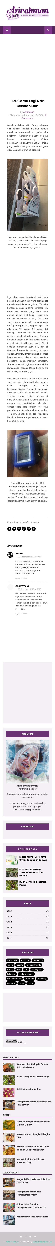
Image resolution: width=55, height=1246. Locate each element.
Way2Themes (12, 1241)
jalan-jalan (37, 969)
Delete (24, 578)
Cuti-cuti (25, 960)
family (26, 522)
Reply (17, 578)
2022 (28, 932)
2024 (28, 921)
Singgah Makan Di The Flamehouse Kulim (28, 1193)
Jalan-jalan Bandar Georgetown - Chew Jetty (31, 1206)
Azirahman (28, 111)
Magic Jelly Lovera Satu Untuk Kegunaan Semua (33, 858)
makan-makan (26, 974)
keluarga (11, 974)
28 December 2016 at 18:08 (30, 557)
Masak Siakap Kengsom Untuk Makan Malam (33, 1123)
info (26, 969)
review (30, 983)
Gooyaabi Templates (42, 1241)
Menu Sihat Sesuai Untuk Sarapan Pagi (30, 1161)
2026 (28, 911)
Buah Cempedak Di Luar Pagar (32, 883)
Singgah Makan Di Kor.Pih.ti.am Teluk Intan (33, 1103)
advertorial (38, 960)
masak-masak (14, 978)
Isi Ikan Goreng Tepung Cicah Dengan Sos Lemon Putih (32, 1148)
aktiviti (10, 965)
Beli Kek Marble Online (28, 1089)
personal (34, 522)
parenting (42, 978)
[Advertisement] (27, 66)
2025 (28, 916)
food (19, 969)
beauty (20, 965)
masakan (29, 978)
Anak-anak (15, 522)
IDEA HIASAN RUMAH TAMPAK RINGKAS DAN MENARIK (31, 872)
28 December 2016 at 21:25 (29, 589)
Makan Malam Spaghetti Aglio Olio (33, 1136)
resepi (21, 983)
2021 (28, 938)
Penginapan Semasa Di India (32, 1216)
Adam (19, 553)
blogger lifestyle (34, 965)
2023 (28, 927)
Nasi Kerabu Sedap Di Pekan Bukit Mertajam (32, 1066)
